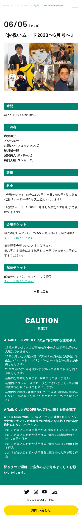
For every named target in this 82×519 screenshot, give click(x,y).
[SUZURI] (54, 492)
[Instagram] (36, 492)
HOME (6, 5)
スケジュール (23, 5)
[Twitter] (26, 492)
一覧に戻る (41, 291)
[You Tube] (44, 492)
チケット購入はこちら (19, 238)
